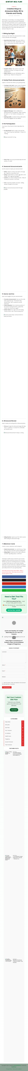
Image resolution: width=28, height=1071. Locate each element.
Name (4, 665)
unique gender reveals (7, 573)
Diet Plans (15, 751)
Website (4, 676)
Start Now (14, 710)
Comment (4, 651)
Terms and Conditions (17, 1069)
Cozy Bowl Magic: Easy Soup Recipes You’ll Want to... (17, 754)
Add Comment (17, 15)
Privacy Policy (9, 1069)
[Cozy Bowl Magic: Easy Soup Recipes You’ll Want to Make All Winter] (9, 802)
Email (3, 671)
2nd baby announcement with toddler (11, 570)
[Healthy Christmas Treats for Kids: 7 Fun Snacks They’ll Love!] (9, 1010)
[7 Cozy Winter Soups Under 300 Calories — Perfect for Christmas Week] (9, 906)
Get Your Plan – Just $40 (14, 610)
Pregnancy (14, 6)
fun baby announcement (18, 572)
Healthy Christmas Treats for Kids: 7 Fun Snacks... (18, 961)
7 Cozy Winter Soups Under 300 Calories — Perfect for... (17, 858)
